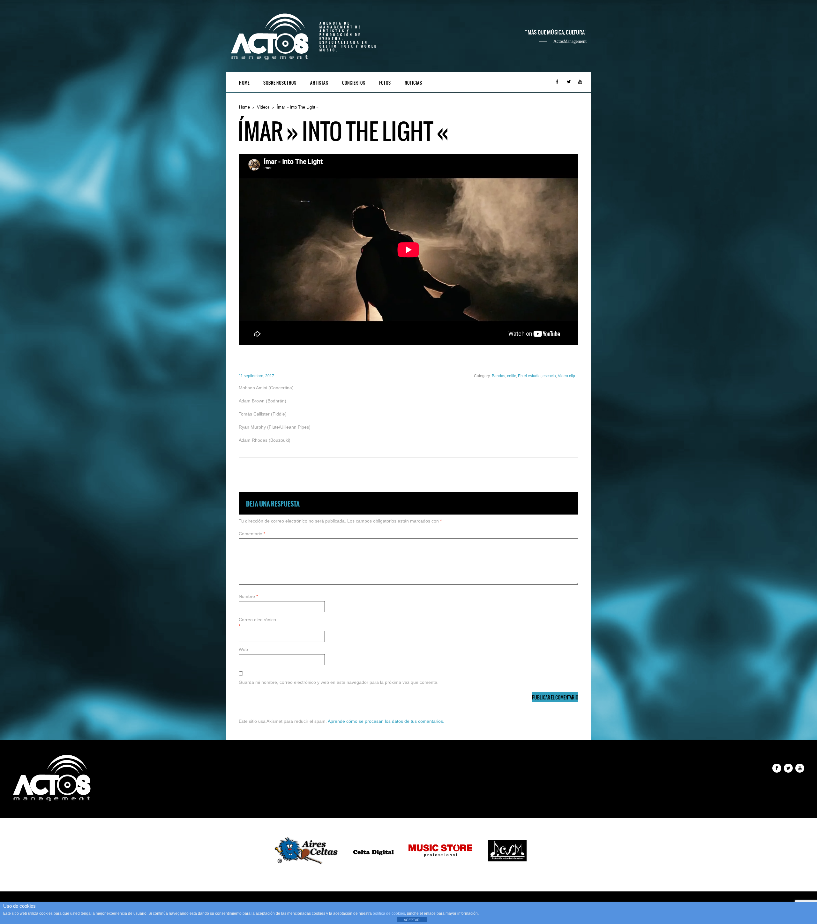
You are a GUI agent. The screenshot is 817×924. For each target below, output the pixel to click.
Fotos (385, 83)
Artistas (319, 83)
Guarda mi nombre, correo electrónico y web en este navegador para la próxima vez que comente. (338, 682)
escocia (549, 376)
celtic (511, 376)
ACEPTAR (412, 920)
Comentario (252, 533)
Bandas (498, 376)
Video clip (566, 376)
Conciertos (353, 83)
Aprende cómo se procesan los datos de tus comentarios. (386, 721)
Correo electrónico (257, 623)
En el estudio (529, 376)
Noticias (413, 83)
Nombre (248, 596)
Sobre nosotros (279, 83)
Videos (263, 107)
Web (243, 649)
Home (244, 83)
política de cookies (389, 913)
